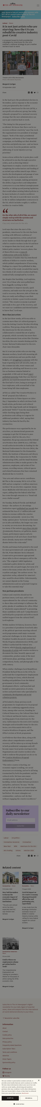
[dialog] (20, 1092)
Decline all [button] (28, 1098)
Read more (25, 1093)
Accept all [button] (10, 1098)
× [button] (38, 1080)
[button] (20, 1104)
